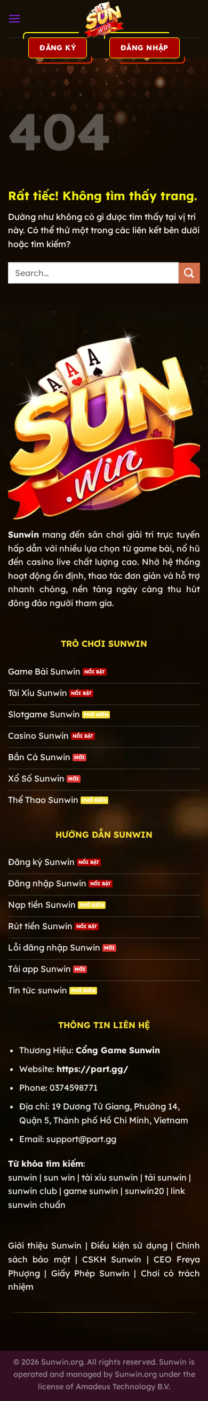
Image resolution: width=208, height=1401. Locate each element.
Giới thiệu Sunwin (45, 1245)
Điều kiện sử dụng (129, 1245)
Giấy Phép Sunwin (90, 1273)
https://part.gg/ (93, 1068)
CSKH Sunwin (111, 1259)
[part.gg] (104, 18)
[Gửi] (189, 273)
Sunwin (23, 534)
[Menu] (14, 18)
